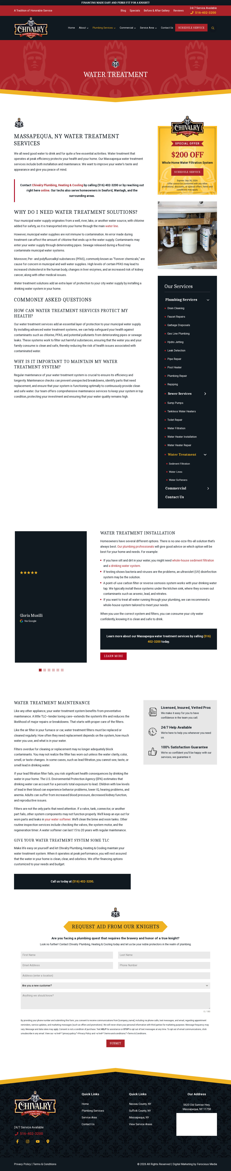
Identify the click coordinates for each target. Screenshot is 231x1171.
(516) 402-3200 (82, 881)
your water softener (58, 819)
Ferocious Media (207, 1164)
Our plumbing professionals (135, 546)
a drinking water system (124, 566)
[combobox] (115, 985)
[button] (213, 28)
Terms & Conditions (44, 1164)
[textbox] (112, 985)
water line (111, 226)
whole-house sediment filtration (193, 560)
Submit (115, 1043)
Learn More (113, 656)
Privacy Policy (22, 1164)
